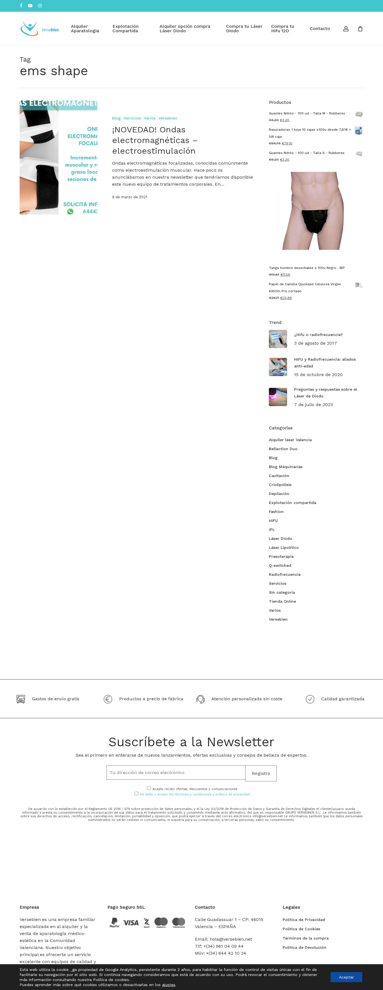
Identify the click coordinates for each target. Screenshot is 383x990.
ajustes (168, 984)
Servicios (132, 118)
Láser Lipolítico (284, 547)
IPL (272, 529)
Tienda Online (282, 601)
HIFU (273, 520)
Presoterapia (281, 556)
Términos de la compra (306, 938)
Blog (116, 118)
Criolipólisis (280, 484)
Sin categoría (282, 592)
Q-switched (280, 565)
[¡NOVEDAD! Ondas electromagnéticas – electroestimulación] (58, 157)
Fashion (276, 511)
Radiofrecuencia (285, 574)
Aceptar (346, 977)
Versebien (167, 118)
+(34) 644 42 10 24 (226, 953)
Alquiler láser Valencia (290, 440)
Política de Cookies (301, 929)
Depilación (279, 493)
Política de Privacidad (304, 919)
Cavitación (279, 475)
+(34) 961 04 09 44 (224, 946)
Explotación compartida (292, 502)
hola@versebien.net (231, 939)
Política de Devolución (304, 947)
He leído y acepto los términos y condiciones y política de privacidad (195, 794)
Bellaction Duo (283, 448)
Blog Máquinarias (286, 466)
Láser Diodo (280, 538)
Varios (150, 118)
